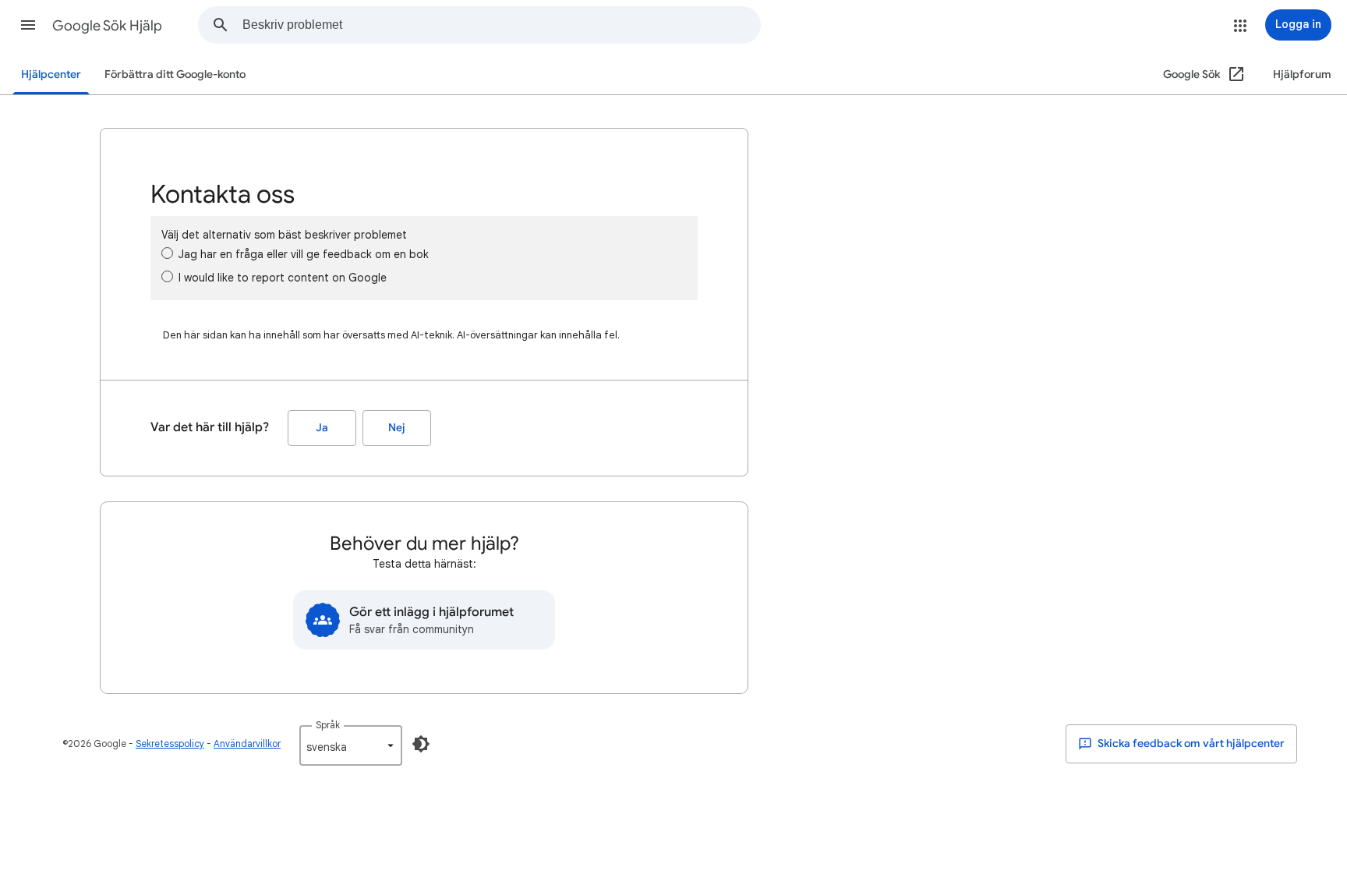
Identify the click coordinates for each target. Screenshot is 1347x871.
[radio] (167, 253)
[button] (28, 25)
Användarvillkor (247, 743)
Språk (328, 725)
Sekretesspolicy (170, 743)
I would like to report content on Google (283, 278)
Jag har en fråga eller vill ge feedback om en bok (304, 254)
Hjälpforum (1302, 74)
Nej (396, 427)
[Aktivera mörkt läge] (421, 744)
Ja (322, 427)
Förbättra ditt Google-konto (175, 74)
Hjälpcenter (51, 74)
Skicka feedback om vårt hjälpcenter (1190, 743)
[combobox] (501, 25)
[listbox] (350, 745)
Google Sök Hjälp (107, 25)
